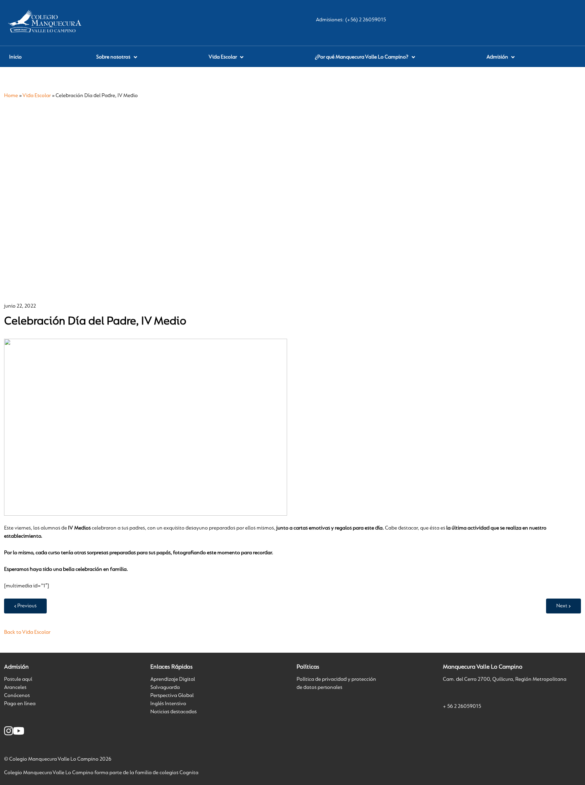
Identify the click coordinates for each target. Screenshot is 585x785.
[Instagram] (8, 732)
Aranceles (15, 687)
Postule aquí (18, 679)
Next (561, 606)
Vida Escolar (36, 95)
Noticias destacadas (173, 712)
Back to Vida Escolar (27, 632)
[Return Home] (46, 22)
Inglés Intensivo (168, 703)
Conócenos (17, 695)
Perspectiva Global (172, 695)
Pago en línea (20, 703)
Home (11, 95)
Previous (27, 606)
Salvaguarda (165, 687)
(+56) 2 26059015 (365, 20)
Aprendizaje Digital (172, 679)
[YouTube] (18, 732)
